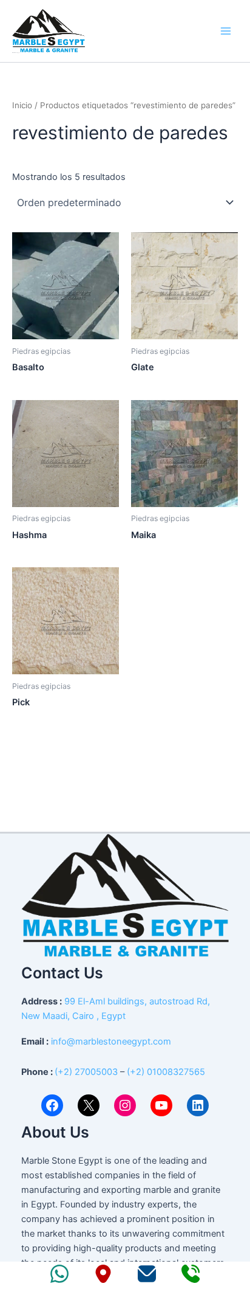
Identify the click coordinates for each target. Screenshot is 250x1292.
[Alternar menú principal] (226, 31)
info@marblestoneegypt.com (111, 1041)
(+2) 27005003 (86, 1071)
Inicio (22, 105)
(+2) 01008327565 (166, 1071)
